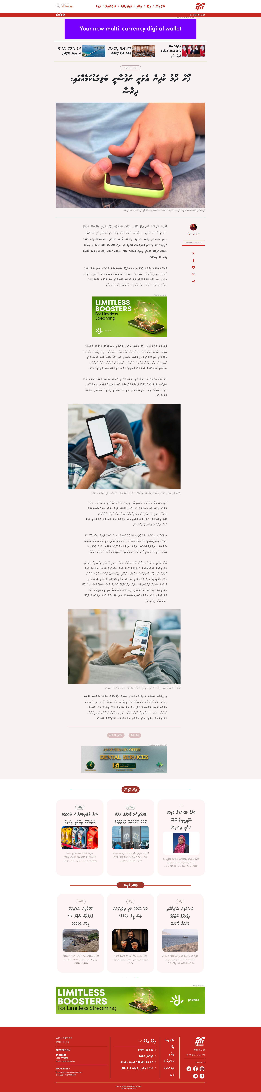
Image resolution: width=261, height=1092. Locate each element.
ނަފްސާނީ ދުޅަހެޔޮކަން (130, 68)
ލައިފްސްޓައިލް (110, 6)
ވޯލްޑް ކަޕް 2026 (146, 1050)
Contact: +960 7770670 (66, 1075)
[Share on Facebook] (193, 260)
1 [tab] (136, 977)
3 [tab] (124, 977)
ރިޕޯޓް (149, 6)
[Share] (193, 281)
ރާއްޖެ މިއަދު (160, 6)
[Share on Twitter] (193, 253)
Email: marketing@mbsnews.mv (69, 1072)
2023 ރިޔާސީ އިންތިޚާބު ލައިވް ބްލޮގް (138, 1068)
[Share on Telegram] (193, 267)
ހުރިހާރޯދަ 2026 (146, 1056)
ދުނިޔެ (98, 6)
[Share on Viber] (193, 274)
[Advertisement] (130, 28)
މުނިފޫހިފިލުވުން (126, 6)
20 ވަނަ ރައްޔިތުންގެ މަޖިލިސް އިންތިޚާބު (137, 1062)
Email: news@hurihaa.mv (65, 1061)
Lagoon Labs (132, 1088)
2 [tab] (130, 977)
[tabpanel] (180, 933)
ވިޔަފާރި (139, 6)
